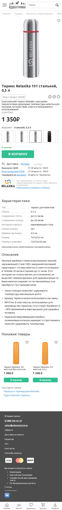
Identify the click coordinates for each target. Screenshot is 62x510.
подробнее (7, 112)
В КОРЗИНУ (17, 154)
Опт (7, 444)
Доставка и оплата (14, 434)
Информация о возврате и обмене (33, 187)
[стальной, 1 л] (22, 137)
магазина (21, 175)
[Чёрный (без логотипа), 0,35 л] (49, 137)
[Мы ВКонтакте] (7, 497)
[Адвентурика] (17, 5)
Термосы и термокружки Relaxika (21, 391)
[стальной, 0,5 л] (35, 137)
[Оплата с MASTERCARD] (19, 463)
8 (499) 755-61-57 (13, 421)
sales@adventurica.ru (16, 425)
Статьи (8, 487)
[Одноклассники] (54, 97)
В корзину (16, 380)
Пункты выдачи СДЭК (13, 171)
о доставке (38, 164)
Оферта (9, 430)
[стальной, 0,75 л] (8, 137)
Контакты (10, 448)
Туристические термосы (16, 395)
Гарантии (9, 439)
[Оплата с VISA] (9, 463)
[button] (13, 82)
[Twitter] (58, 97)
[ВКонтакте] (50, 97)
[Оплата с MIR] (30, 463)
